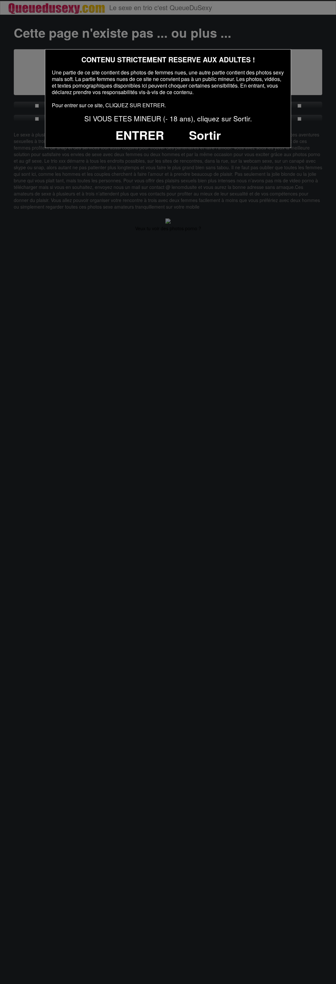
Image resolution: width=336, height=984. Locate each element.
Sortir (205, 134)
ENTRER (140, 134)
